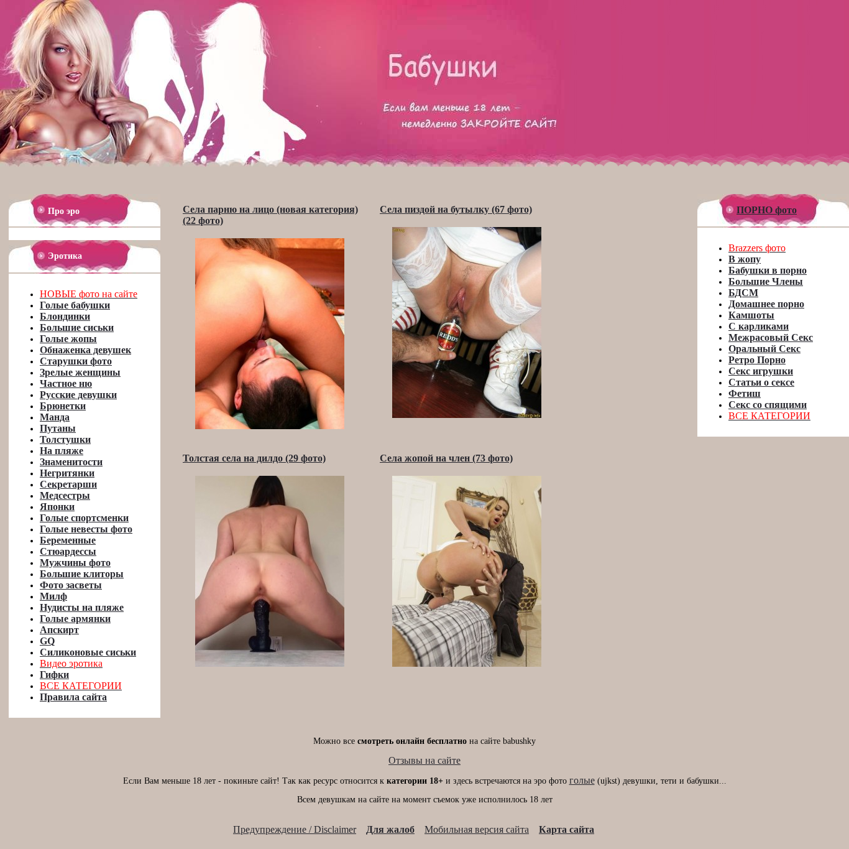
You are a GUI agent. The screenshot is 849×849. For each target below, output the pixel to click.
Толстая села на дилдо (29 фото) (254, 458)
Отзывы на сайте (424, 760)
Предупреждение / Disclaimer (294, 829)
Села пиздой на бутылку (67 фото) (456, 209)
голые (582, 780)
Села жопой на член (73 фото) (446, 458)
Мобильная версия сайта (476, 829)
